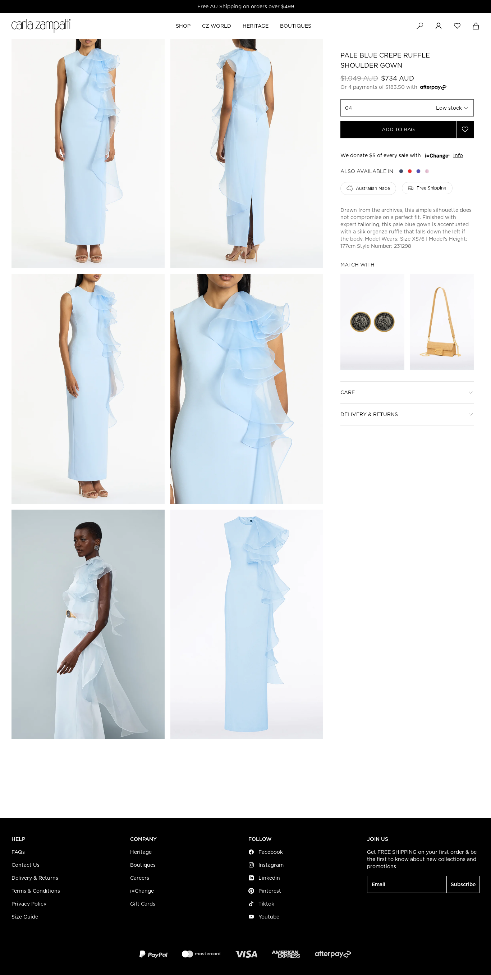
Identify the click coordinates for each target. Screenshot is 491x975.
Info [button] (458, 155)
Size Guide (25, 916)
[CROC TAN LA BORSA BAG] (442, 322)
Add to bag (398, 129)
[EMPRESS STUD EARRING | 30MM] (372, 322)
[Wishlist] (457, 25)
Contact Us (26, 865)
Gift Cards (142, 903)
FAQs (18, 852)
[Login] (438, 25)
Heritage (141, 852)
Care (347, 392)
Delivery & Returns (369, 414)
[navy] (401, 171)
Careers (139, 877)
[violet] (418, 171)
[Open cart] (475, 25)
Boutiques (143, 865)
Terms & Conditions (36, 890)
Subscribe (463, 884)
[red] (410, 171)
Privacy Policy (29, 903)
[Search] (419, 25)
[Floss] (427, 171)
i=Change (142, 890)
